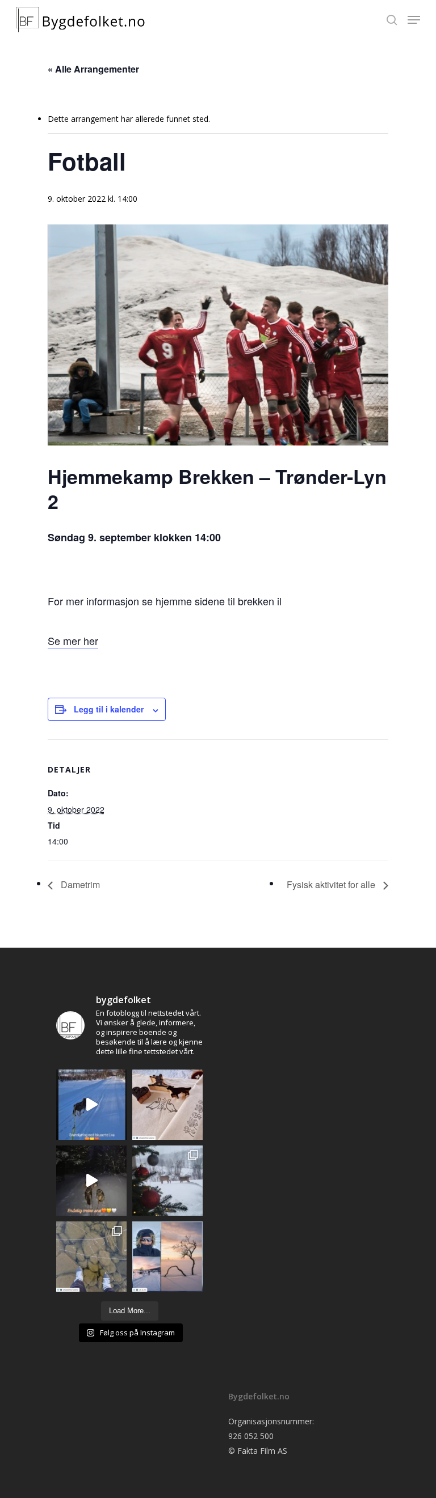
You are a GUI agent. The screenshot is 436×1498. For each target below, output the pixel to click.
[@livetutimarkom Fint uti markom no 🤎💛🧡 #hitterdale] (91, 1105)
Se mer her (73, 640)
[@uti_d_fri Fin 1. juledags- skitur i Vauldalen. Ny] (167, 1256)
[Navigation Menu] (414, 20)
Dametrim (79, 884)
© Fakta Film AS (257, 1450)
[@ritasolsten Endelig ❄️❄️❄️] (167, 1180)
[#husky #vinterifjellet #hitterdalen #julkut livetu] (91, 1180)
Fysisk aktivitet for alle (332, 884)
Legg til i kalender (109, 709)
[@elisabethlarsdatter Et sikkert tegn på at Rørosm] (167, 1105)
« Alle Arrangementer (93, 68)
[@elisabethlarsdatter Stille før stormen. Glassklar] (91, 1256)
